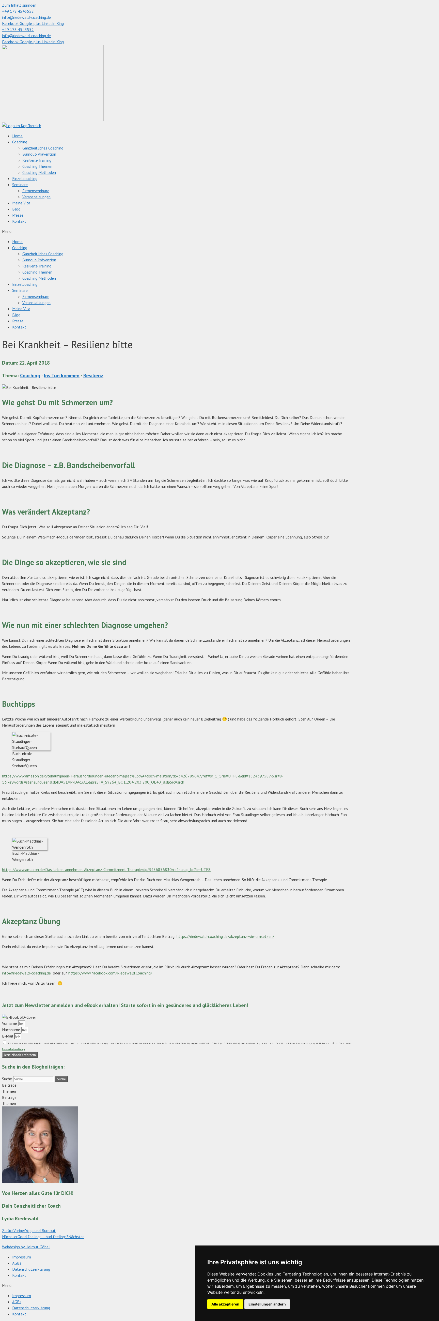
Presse (17, 215)
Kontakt (19, 221)
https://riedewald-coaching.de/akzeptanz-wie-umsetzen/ (225, 936)
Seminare (20, 184)
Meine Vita (21, 202)
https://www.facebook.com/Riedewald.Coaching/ (110, 972)
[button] (219, 231)
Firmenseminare (35, 190)
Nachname (11, 1029)
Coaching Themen (37, 166)
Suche (7, 1078)
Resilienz (93, 375)
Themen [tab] (9, 1091)
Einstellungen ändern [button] (267, 1304)
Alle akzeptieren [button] (225, 1304)
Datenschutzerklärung (31, 1269)
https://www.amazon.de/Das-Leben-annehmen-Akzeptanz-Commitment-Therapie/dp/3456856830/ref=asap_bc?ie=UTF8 (106, 869)
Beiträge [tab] (9, 1085)
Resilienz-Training (36, 160)
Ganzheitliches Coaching (42, 148)
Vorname (10, 1023)
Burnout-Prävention (39, 154)
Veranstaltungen (36, 196)
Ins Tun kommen (62, 375)
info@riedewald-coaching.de (26, 972)
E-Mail (8, 1036)
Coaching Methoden (39, 172)
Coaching (19, 141)
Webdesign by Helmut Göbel (26, 1246)
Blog (16, 209)
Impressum (21, 1256)
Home (17, 135)
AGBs (16, 1263)
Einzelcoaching (24, 178)
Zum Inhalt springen (19, 5)
